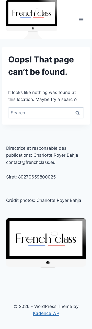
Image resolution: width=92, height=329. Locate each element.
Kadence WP (46, 313)
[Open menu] (81, 20)
